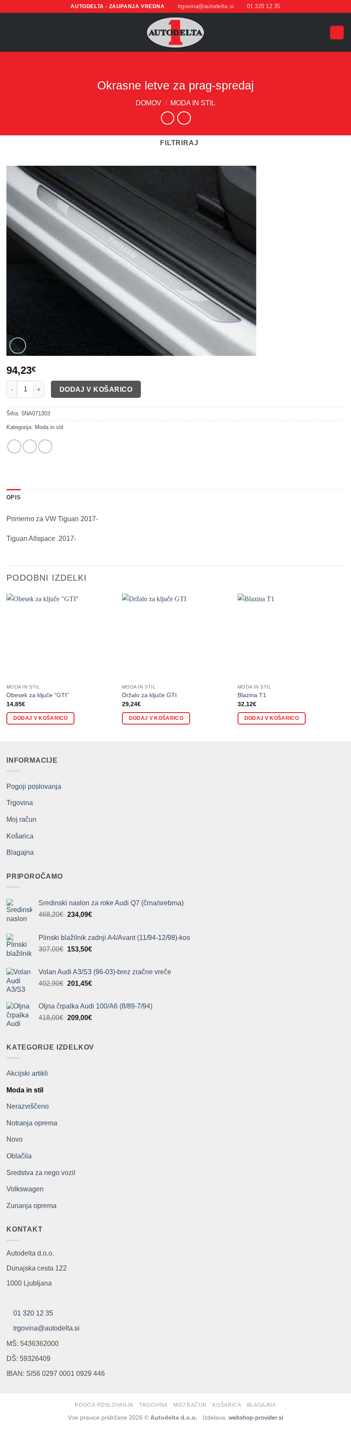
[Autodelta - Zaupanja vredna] (175, 32)
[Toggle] (339, 1189)
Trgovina (19, 802)
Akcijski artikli (27, 1073)
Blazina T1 (252, 695)
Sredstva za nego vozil (40, 1172)
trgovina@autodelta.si (46, 1328)
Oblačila (19, 1156)
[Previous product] (183, 118)
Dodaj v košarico (95, 389)
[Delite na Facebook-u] (14, 446)
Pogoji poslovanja (33, 786)
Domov (148, 103)
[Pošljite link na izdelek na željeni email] (30, 446)
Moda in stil (192, 103)
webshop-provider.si (256, 1417)
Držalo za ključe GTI (149, 695)
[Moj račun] (319, 32)
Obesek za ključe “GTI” (37, 695)
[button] (11, 32)
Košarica (19, 836)
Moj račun (21, 819)
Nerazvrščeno (27, 1106)
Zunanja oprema (31, 1205)
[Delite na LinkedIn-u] (45, 446)
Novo (14, 1139)
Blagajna (20, 852)
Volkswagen (25, 1189)
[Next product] (167, 118)
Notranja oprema (31, 1123)
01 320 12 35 (33, 1313)
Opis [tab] (13, 497)
